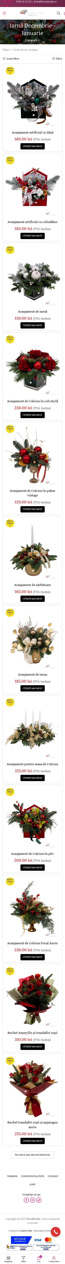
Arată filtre (12, 58)
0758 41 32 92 (23, 1)
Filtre (59, 58)
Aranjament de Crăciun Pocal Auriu (32, 943)
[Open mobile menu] (4, 13)
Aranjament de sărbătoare (32, 585)
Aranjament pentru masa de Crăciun (32, 764)
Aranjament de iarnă (32, 311)
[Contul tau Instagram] (32, 1200)
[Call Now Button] (55, 1232)
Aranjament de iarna (32, 674)
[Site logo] (31, 13)
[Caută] (58, 13)
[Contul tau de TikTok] (7, 6)
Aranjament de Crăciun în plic (32, 854)
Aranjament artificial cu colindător (33, 222)
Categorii (31, 40)
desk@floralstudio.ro (45, 1)
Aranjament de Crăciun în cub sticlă (32, 401)
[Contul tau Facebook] (26, 1200)
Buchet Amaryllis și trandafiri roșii (33, 1033)
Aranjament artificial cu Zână (32, 132)
